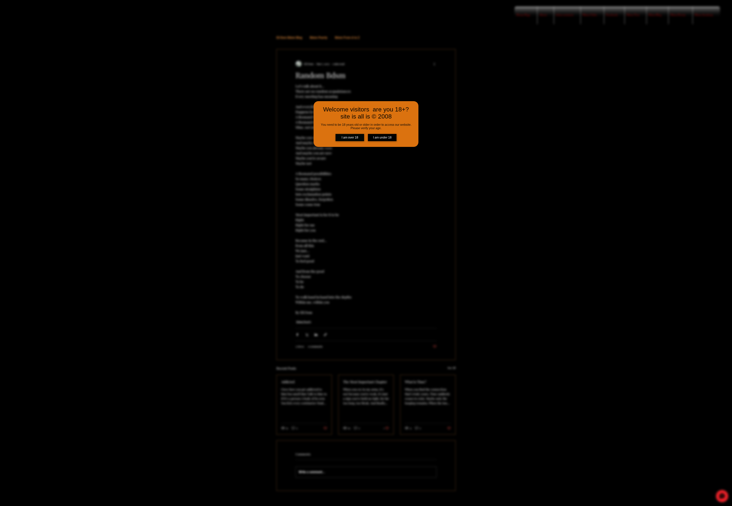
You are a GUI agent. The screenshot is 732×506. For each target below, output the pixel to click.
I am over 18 (350, 137)
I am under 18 (382, 137)
